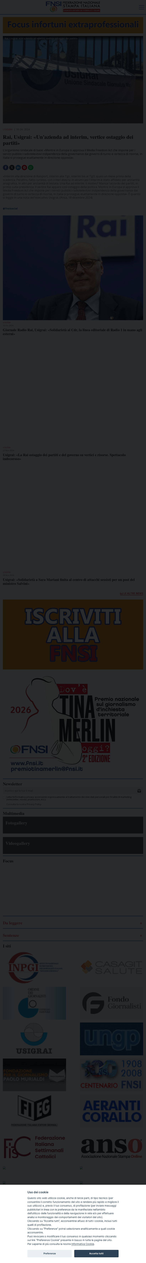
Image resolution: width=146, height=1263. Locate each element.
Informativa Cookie (82, 1243)
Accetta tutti (96, 1253)
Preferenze (49, 1253)
